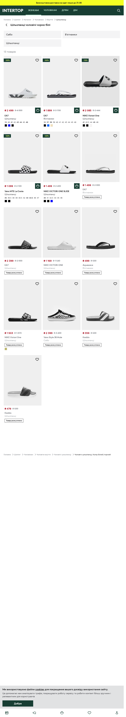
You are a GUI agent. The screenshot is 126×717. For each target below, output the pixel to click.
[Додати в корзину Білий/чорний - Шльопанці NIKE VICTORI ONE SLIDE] (77, 186)
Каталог (27, 20)
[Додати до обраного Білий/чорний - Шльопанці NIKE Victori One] (115, 60)
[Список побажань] (89, 713)
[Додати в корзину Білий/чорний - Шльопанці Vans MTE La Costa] (38, 186)
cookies (39, 689)
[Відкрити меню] (34, 713)
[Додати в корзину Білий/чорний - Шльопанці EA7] (38, 110)
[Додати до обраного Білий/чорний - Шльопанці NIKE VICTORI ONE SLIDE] (76, 136)
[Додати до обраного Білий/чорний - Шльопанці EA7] (37, 60)
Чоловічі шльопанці (62, 455)
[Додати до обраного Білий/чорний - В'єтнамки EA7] (76, 60)
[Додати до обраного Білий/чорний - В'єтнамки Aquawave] (115, 211)
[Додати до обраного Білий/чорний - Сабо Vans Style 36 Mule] (76, 284)
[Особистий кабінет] (117, 713)
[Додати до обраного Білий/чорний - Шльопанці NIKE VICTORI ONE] (76, 211)
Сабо (9, 34)
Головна (7, 20)
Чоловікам (39, 20)
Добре (18, 703)
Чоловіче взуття (44, 455)
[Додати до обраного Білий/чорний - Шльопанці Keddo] (115, 284)
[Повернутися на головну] (12, 10)
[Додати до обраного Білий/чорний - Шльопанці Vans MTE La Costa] (37, 136)
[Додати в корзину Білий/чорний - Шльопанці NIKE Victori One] (116, 110)
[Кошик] (62, 713)
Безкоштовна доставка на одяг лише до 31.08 (59, 3)
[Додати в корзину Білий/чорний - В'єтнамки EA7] (77, 110)
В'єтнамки (71, 34)
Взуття (50, 20)
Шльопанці (12, 43)
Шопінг (17, 20)
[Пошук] (119, 10)
